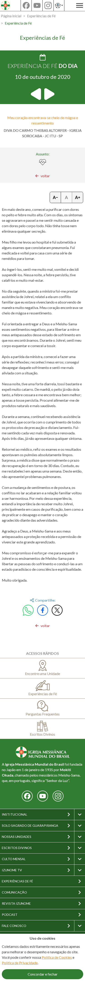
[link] (42, 176)
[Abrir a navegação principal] (79, 5)
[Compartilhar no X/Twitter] (57, 610)
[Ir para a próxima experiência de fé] (49, 94)
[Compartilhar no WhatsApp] (28, 610)
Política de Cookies (57, 957)
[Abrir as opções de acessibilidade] (59, 5)
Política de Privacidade (20, 963)
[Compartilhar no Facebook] (42, 610)
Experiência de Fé (18, 23)
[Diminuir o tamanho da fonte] (55, 197)
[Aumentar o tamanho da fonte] (77, 197)
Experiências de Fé (41, 16)
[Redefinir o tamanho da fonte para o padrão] (66, 197)
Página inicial (11, 16)
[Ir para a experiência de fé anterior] (36, 94)
